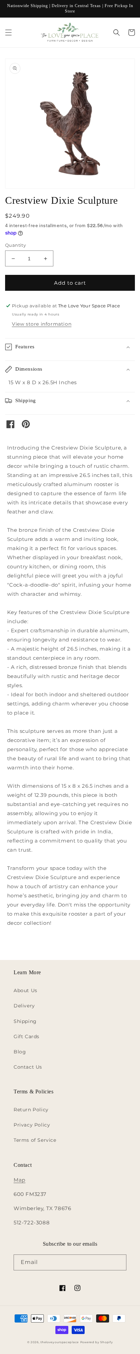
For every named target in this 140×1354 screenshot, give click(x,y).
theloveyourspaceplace (59, 1342)
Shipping (25, 1021)
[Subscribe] (118, 1262)
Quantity (15, 245)
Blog (20, 1052)
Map (19, 1180)
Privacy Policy (32, 1125)
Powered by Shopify (96, 1342)
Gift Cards (26, 1036)
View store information (41, 324)
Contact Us (28, 1067)
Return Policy (31, 1110)
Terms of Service (35, 1140)
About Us (25, 990)
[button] (8, 32)
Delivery (24, 1006)
